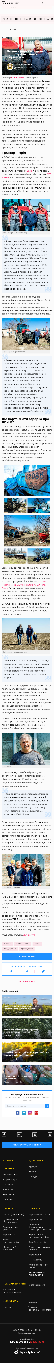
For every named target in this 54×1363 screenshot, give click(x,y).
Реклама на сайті (36, 1285)
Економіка (8, 1194)
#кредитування (10, 949)
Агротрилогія (36, 1219)
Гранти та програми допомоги (39, 1248)
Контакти (33, 1302)
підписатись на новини (27, 1145)
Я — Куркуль (35, 1260)
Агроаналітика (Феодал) (10, 1228)
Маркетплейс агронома (10, 1248)
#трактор (7, 943)
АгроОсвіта (35, 1255)
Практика (8, 1184)
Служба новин (24, 64)
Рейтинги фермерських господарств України (40, 1227)
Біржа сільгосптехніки (11, 1240)
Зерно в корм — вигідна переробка (39, 1235)
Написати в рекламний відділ (12, 1291)
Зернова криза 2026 (39, 1214)
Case (29, 171)
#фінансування (27, 949)
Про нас (7, 1307)
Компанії (33, 1171)
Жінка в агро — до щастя (38, 1266)
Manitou (28, 585)
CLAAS (20, 585)
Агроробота (9, 1234)
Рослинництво (12, 19)
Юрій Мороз (17, 77)
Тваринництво (33, 19)
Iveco (13, 585)
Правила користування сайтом (39, 1308)
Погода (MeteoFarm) (13, 1214)
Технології (8, 1189)
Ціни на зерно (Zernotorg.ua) (10, 1220)
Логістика (8, 1199)
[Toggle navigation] (50, 3)
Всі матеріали (27, 981)
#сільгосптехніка (22, 943)
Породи (33, 1176)
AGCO (37, 585)
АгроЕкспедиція (37, 1242)
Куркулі (33, 1166)
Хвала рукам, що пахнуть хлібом (37, 1273)
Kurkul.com (29, 935)
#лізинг (37, 943)
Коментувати (27, 956)
